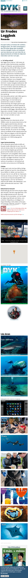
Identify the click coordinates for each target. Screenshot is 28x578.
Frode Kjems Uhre (14, 319)
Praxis (4, 436)
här (20, 211)
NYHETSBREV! (9, 0)
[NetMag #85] (14, 303)
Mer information (4, 573)
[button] (14, 252)
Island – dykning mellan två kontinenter (11, 395)
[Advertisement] (10, 328)
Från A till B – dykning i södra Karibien (10, 375)
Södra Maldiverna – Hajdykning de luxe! (11, 354)
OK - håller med (4, 576)
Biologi (4, 507)
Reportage (6, 454)
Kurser (4, 418)
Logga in (9, 208)
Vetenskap (6, 489)
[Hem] (10, 10)
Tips (3, 471)
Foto (3, 401)
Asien (4, 524)
